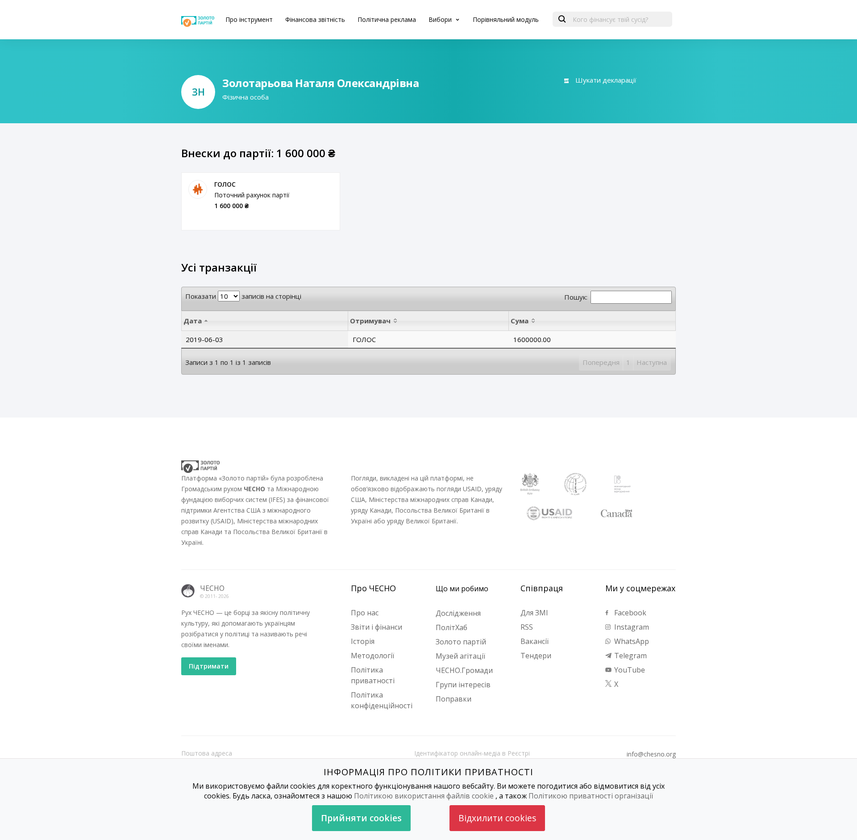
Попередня (601, 362)
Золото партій (461, 642)
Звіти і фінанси (376, 627)
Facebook (629, 613)
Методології (372, 655)
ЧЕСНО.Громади (464, 670)
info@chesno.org (651, 754)
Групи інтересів (463, 685)
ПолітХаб (451, 627)
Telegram (629, 655)
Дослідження (458, 613)
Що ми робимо (462, 589)
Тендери (535, 655)
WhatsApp (630, 641)
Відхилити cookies (497, 818)
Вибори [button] (440, 19)
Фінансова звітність (315, 19)
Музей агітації (460, 656)
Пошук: (575, 297)
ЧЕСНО (212, 588)
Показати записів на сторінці (243, 296)
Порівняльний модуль (506, 19)
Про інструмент (249, 19)
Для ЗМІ (534, 613)
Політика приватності (373, 675)
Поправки (453, 699)
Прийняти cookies (361, 818)
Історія (362, 641)
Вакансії (534, 641)
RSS (526, 627)
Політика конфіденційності (381, 700)
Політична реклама (387, 19)
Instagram (630, 627)
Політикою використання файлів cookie (424, 796)
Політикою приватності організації (590, 796)
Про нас (365, 613)
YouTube (628, 670)
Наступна (652, 362)
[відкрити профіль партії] (198, 189)
